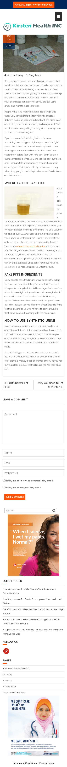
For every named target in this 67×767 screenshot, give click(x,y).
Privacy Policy (9, 686)
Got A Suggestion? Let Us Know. (33, 4)
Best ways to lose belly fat (16, 668)
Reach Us (7, 680)
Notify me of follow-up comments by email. (29, 480)
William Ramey (15, 75)
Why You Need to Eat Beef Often (50, 385)
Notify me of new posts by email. (23, 487)
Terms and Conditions (14, 692)
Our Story (7, 674)
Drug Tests (35, 75)
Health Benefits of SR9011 (16, 385)
